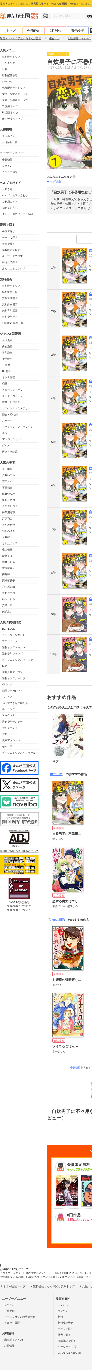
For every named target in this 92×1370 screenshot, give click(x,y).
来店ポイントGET (12, 136)
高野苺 (6, 574)
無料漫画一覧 (10, 291)
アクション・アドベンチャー (19, 426)
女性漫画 (7, 340)
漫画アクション (11, 740)
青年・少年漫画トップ (15, 100)
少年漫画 (7, 358)
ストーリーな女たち (13, 635)
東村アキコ (8, 592)
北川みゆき (8, 531)
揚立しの (56, 774)
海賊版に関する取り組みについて (19, 851)
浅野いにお (8, 475)
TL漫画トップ (10, 106)
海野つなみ (8, 493)
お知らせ (7, 189)
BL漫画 (6, 371)
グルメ (6, 445)
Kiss (4, 665)
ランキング (8, 63)
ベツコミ (7, 696)
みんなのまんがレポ (13, 268)
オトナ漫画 (8, 377)
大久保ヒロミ (10, 506)
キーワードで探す (12, 256)
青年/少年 (77, 30)
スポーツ (7, 420)
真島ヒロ (7, 605)
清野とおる (8, 561)
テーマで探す (10, 237)
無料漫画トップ (11, 56)
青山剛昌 (7, 469)
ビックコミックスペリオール (19, 752)
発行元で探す (10, 262)
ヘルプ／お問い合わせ (15, 195)
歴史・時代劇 (10, 414)
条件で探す (8, 231)
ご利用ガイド (10, 201)
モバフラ (7, 746)
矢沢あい (7, 611)
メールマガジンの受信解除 (19, 1316)
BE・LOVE (8, 628)
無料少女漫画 (10, 304)
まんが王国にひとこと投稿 (17, 214)
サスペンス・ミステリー (16, 408)
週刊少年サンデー (12, 721)
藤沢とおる (8, 599)
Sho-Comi (8, 715)
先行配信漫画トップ (13, 87)
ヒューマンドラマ (12, 389)
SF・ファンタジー (12, 439)
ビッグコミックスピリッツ (17, 659)
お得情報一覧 (10, 142)
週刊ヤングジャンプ (13, 678)
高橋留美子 (8, 580)
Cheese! (7, 684)
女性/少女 (55, 30)
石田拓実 (7, 487)
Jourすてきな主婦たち (15, 703)
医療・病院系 (10, 451)
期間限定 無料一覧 (12, 322)
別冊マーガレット (12, 690)
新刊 (4, 69)
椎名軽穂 (7, 549)
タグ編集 (56, 181)
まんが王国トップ (14, 1286)
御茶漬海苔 (8, 512)
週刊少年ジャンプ (12, 653)
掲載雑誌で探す (11, 249)
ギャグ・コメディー (13, 396)
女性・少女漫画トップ (15, 93)
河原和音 (7, 518)
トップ (10, 30)
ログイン (7, 165)
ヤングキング (10, 727)
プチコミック (10, 641)
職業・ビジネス (11, 402)
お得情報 (9, 1345)
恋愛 (4, 383)
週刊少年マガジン (12, 672)
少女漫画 (7, 346)
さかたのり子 (10, 543)
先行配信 (33, 30)
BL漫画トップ (10, 112)
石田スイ (7, 481)
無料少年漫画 (10, 316)
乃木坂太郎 (8, 586)
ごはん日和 (57, 919)
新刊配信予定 (10, 75)
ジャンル (7, 81)
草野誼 (6, 537)
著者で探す (8, 243)
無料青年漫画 (10, 310)
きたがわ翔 (8, 524)
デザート (7, 734)
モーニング (8, 709)
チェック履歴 (10, 171)
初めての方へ (10, 207)
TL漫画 (6, 365)
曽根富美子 (8, 568)
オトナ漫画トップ (12, 118)
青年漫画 (7, 352)
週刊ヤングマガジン (13, 647)
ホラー (6, 433)
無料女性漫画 (10, 298)
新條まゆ (7, 555)
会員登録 (7, 159)
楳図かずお (8, 500)
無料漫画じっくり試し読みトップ (54, 1286)
